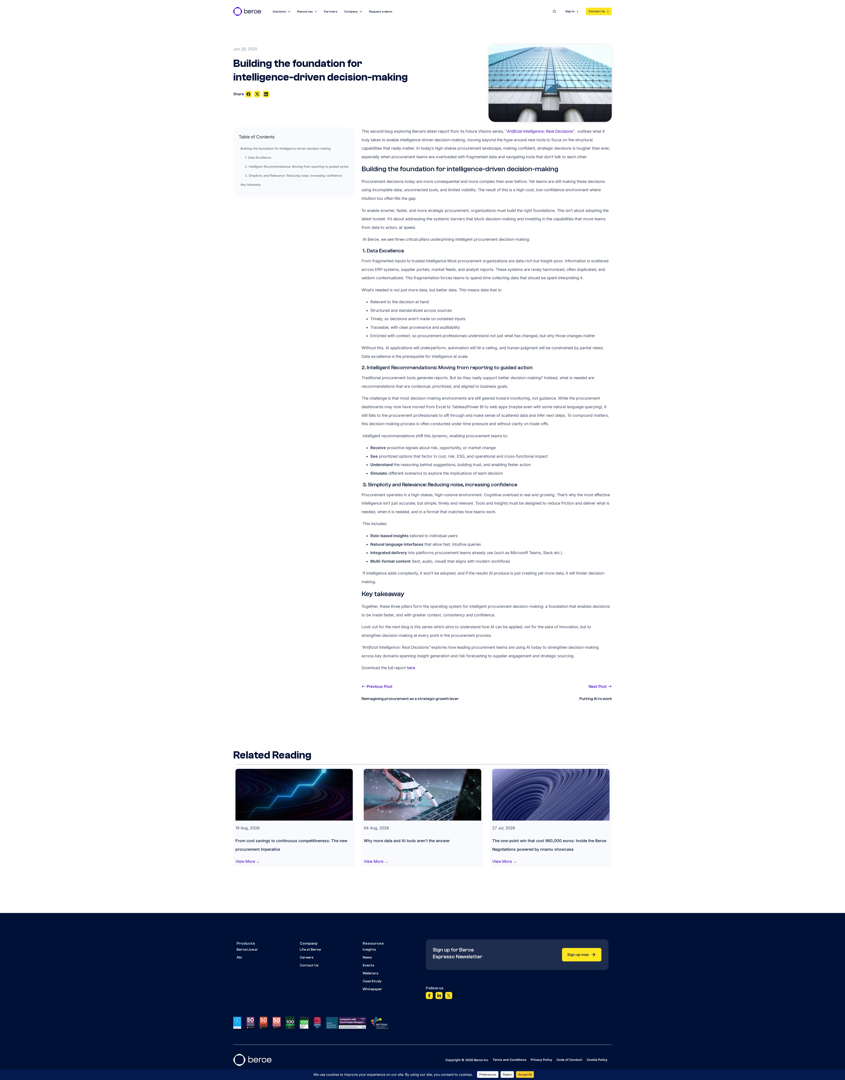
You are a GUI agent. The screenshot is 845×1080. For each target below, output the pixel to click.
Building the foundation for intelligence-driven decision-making (286, 148)
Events (368, 965)
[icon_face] (249, 94)
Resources (305, 11)
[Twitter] (448, 996)
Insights (369, 949)
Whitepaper (372, 989)
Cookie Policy (597, 1060)
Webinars (370, 973)
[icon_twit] (258, 94)
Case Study (372, 981)
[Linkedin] (439, 996)
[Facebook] (429, 996)
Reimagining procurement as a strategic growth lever (410, 698)
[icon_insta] (266, 94)
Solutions (279, 11)
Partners (330, 11)
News (367, 957)
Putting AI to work (595, 698)
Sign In (570, 11)
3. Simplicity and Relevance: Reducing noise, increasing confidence (293, 175)
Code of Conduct (569, 1060)
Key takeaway (251, 184)
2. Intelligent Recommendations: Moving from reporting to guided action (297, 166)
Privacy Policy (541, 1060)
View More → (247, 861)
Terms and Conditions (509, 1060)
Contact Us (596, 11)
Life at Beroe (310, 949)
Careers (306, 957)
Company (351, 11)
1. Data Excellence (258, 157)
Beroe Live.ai (247, 949)
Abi (239, 957)
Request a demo (380, 11)
